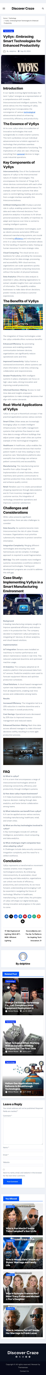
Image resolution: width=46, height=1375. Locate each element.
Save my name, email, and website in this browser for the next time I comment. (22, 1174)
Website (6, 1162)
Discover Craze (23, 8)
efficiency (18, 238)
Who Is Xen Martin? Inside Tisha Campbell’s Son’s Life (21, 1230)
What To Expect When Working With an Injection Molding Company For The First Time (22, 1046)
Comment (7, 1116)
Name (6, 1147)
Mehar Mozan (13, 1011)
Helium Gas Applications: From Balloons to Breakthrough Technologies (22, 1086)
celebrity (10, 1207)
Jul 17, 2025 (27, 1051)
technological (29, 112)
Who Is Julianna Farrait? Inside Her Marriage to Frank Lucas (22, 1331)
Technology (8, 31)
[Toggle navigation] (4, 8)
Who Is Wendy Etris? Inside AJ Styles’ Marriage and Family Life (22, 1262)
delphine (12, 51)
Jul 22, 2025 (27, 1011)
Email (6, 1155)
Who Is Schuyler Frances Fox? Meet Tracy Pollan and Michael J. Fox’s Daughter (22, 1296)
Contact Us (24, 1371)
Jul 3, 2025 (27, 1092)
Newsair (34, 1364)
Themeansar (23, 1367)
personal (21, 154)
